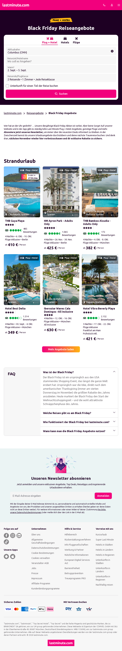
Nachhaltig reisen (104, 584)
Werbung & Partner (74, 550)
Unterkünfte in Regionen (103, 578)
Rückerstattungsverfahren (78, 539)
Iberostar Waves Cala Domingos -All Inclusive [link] (58, 310)
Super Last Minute (105, 539)
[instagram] (12, 535)
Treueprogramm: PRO (75, 578)
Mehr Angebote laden (61, 349)
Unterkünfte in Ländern (103, 570)
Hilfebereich (71, 534)
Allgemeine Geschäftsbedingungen (43, 541)
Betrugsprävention (74, 573)
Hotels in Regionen (105, 555)
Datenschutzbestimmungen (45, 548)
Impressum (36, 578)
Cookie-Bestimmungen (42, 553)
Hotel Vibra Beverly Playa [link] (99, 308)
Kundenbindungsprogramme (45, 588)
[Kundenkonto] (112, 5)
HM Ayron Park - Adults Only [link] (58, 222)
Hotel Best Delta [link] (15, 308)
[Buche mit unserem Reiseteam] (104, 5)
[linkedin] (19, 535)
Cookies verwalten (40, 558)
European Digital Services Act (77, 561)
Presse (34, 573)
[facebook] (6, 535)
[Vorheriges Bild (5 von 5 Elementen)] (7, 192)
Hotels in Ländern (104, 550)
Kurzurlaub (101, 534)
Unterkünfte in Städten (103, 561)
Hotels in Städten (104, 544)
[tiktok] (6, 541)
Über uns (35, 534)
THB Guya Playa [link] (14, 220)
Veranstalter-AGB (40, 563)
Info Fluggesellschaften (76, 544)
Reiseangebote (35, 113)
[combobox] (61, 51)
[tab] (49, 40)
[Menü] (119, 5)
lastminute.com (13, 113)
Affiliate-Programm (40, 583)
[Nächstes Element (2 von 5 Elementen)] (36, 192)
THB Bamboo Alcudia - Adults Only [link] (97, 222)
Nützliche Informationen (76, 555)
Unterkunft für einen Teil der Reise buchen (34, 85)
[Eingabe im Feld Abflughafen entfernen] (112, 51)
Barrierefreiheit (72, 568)
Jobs (33, 568)
